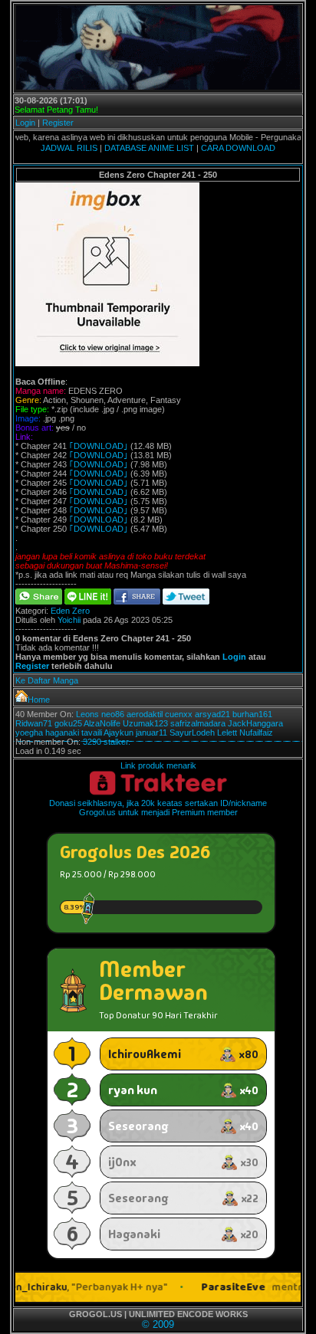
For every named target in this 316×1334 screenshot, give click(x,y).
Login (25, 122)
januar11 (151, 732)
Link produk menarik (158, 765)
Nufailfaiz (256, 732)
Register (58, 122)
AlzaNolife (102, 723)
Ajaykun (118, 732)
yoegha (29, 732)
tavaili (91, 732)
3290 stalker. (106, 741)
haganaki (62, 732)
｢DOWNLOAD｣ (98, 446)
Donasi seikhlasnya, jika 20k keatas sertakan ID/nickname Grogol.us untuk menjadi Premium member (158, 807)
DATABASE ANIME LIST (149, 147)
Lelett (227, 732)
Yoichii (69, 619)
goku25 (68, 723)
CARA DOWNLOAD (238, 147)
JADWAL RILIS (69, 147)
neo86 (112, 714)
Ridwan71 (33, 723)
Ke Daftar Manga (46, 680)
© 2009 (158, 1324)
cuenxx (179, 714)
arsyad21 (212, 714)
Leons (87, 714)
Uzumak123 (145, 723)
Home (39, 699)
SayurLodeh (192, 732)
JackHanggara (255, 723)
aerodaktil (145, 714)
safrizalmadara (197, 723)
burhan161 (252, 714)
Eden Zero (70, 610)
